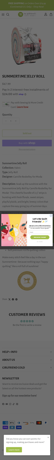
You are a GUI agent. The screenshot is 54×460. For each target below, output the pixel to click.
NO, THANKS (40, 241)
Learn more (14, 449)
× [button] (48, 437)
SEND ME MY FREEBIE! (40, 237)
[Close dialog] (51, 215)
